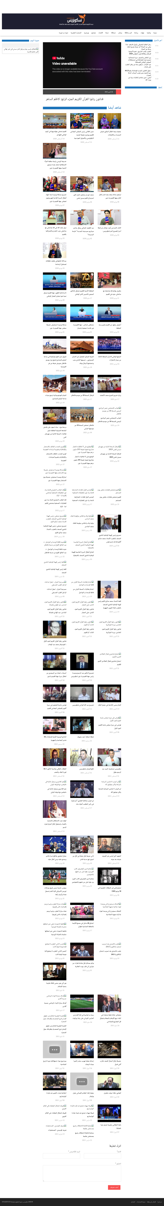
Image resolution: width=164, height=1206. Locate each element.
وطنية (149, 32)
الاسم (119, 1151)
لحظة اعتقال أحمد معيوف (85, 737)
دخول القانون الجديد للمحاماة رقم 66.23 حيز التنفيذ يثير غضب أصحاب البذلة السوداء (138, 73)
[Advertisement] (143, 128)
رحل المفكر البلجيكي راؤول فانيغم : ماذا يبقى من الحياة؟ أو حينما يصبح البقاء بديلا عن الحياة (138, 47)
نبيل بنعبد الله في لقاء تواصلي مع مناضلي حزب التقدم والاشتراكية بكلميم (55, 231)
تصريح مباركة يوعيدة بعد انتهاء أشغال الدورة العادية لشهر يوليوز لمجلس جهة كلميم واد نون (56, 198)
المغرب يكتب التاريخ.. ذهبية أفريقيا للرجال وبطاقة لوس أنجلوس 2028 (140, 52)
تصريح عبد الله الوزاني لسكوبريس (83, 705)
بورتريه (86, 32)
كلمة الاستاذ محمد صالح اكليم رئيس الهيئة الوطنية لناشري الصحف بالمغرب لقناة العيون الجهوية (109, 604)
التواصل (133, 1202)
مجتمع (93, 32)
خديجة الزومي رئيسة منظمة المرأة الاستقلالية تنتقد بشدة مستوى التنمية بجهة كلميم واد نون (55, 165)
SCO (152, 7)
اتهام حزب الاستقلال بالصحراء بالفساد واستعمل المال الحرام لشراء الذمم (55, 824)
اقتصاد (100, 32)
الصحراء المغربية (76, 32)
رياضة (136, 32)
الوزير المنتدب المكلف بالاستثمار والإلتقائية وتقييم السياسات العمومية (56, 457)
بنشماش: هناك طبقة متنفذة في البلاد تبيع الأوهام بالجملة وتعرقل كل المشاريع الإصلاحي (110, 1018)
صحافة (113, 32)
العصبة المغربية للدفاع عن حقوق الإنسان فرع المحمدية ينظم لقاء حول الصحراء (54, 1029)
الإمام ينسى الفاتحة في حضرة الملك (109, 705)
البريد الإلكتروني (74, 1151)
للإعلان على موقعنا (151, 1202)
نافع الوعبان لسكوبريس (86, 769)
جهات (142, 32)
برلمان (120, 32)
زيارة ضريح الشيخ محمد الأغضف (110, 395)
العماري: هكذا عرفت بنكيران (112, 1093)
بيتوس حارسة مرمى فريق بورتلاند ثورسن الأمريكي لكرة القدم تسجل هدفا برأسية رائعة (55, 891)
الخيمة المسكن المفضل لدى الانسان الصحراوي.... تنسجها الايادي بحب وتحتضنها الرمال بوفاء (83, 360)
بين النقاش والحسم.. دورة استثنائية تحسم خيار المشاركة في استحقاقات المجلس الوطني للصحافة (139, 60)
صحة (107, 32)
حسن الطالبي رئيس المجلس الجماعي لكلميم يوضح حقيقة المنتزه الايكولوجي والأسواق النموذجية (82, 135)
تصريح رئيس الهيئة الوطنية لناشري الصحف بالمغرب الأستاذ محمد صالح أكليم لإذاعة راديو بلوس (109, 538)
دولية (155, 32)
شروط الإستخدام (141, 1202)
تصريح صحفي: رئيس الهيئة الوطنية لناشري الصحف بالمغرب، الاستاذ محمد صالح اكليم (54, 529)
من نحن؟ (159, 1202)
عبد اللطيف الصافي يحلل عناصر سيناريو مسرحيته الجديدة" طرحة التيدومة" (83, 231)
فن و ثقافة (128, 32)
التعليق (118, 1163)
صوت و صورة (63, 32)
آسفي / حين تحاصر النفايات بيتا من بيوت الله (139, 79)
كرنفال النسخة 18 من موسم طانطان (82, 395)
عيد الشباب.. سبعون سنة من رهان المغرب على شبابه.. (138, 65)
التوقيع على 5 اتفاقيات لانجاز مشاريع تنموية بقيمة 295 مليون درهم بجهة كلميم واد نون (84, 460)
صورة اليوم (34, 40)
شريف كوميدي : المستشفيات (57, 1130)
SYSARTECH (6, 1202)
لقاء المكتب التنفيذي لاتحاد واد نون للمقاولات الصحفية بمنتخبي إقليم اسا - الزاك (55, 503)
